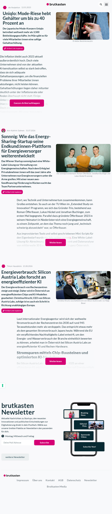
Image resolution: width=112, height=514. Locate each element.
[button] (106, 4)
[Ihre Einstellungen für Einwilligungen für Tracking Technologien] (2, 385)
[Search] (101, 4)
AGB (60, 480)
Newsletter (90, 480)
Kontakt (50, 480)
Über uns (37, 480)
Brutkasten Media (57, 486)
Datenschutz (74, 480)
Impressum (23, 480)
